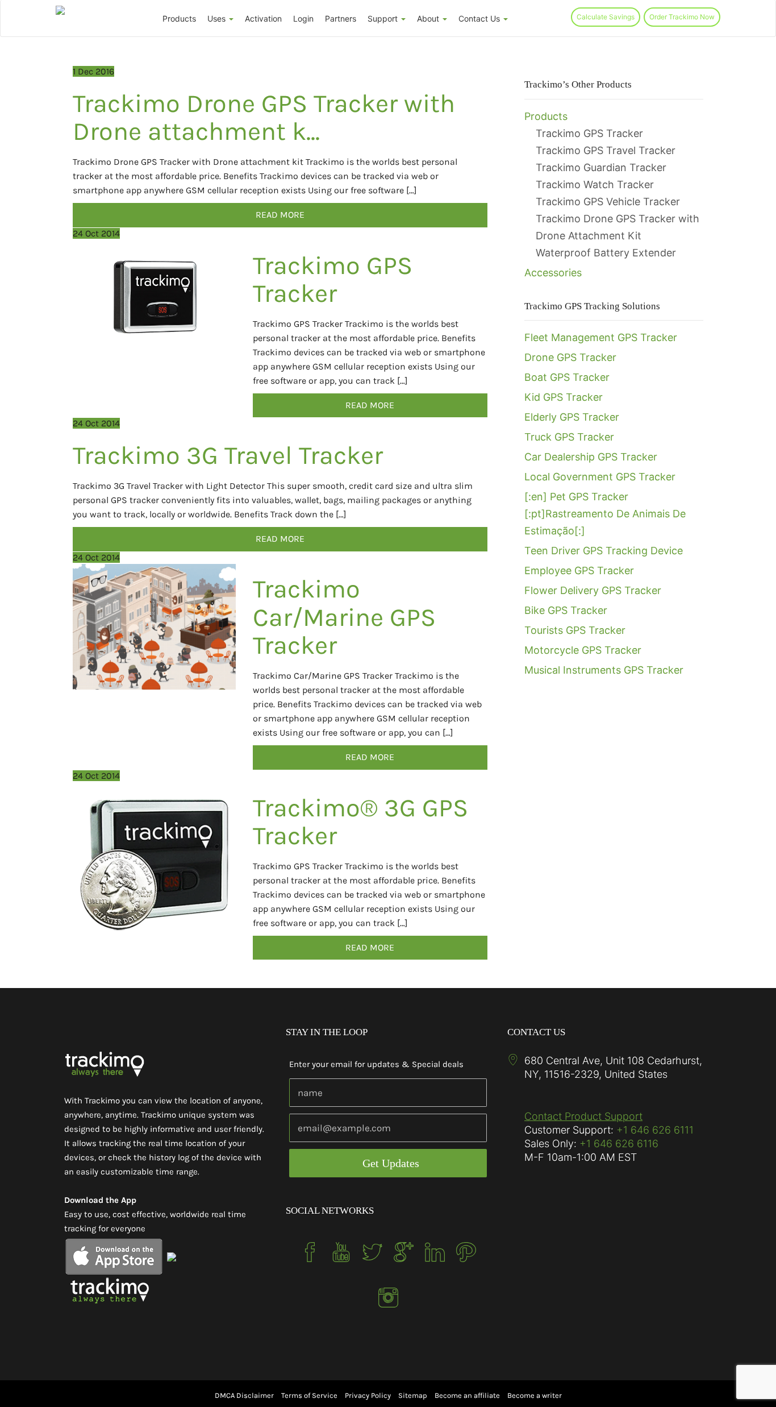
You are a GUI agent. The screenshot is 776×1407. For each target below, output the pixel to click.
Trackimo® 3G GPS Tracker (360, 822)
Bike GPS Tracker (565, 610)
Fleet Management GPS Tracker (600, 337)
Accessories (553, 273)
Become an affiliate (467, 1395)
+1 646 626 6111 (655, 1130)
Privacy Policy (368, 1395)
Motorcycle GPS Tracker (582, 650)
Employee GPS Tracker (579, 570)
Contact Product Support (583, 1116)
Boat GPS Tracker (567, 377)
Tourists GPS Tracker (574, 630)
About (429, 18)
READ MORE (280, 214)
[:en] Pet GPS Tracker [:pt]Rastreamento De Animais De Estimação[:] (605, 514)
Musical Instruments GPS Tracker (603, 670)
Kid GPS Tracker (563, 397)
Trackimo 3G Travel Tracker (228, 455)
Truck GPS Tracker (569, 437)
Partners (340, 18)
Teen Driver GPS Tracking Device (603, 551)
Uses (217, 18)
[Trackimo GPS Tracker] (154, 294)
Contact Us (480, 18)
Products (179, 18)
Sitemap (412, 1395)
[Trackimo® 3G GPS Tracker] (154, 864)
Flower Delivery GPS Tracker (592, 590)
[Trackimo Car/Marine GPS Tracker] (154, 627)
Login (303, 18)
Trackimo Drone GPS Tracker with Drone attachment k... (264, 118)
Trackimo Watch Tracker (595, 184)
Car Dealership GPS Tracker (590, 457)
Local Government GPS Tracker (599, 477)
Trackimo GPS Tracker (332, 280)
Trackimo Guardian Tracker (601, 167)
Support (384, 18)
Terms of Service (309, 1395)
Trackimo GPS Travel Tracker (605, 150)
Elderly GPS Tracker (571, 417)
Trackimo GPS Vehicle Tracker (608, 201)
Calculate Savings (606, 17)
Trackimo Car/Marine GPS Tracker (344, 617)
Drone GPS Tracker (570, 357)
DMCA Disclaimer (244, 1395)
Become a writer (534, 1395)
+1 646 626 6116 (617, 1143)
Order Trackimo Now (682, 17)
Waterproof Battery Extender (606, 253)
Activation (263, 18)
